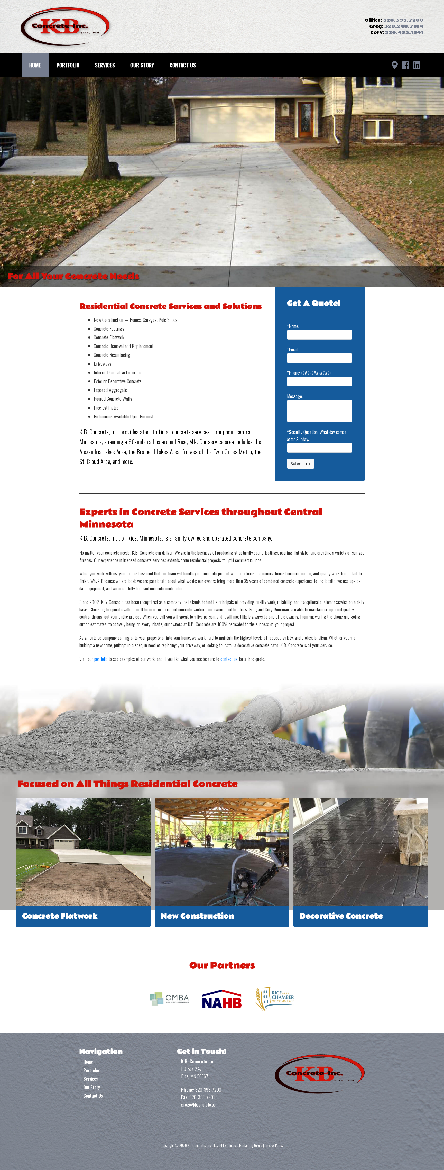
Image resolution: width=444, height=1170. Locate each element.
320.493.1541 (404, 32)
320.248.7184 (403, 26)
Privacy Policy (274, 1145)
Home (35, 65)
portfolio (101, 658)
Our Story (142, 65)
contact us (229, 658)
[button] (33, 182)
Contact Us (183, 65)
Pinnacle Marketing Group (244, 1145)
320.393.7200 (403, 20)
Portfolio (68, 65)
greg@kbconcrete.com (200, 1104)
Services (105, 65)
